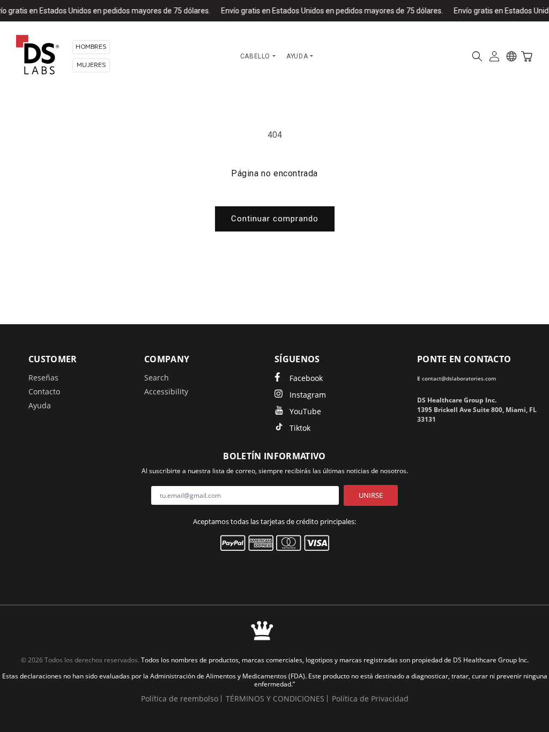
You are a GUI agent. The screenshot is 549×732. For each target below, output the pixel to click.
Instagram (308, 395)
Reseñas (43, 377)
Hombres (91, 47)
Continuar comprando (274, 218)
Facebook (306, 378)
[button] (477, 56)
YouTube (305, 411)
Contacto (44, 391)
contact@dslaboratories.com (459, 378)
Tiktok (300, 428)
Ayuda (39, 405)
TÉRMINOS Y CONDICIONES (275, 698)
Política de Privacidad (370, 698)
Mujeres (91, 65)
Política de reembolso (179, 698)
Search (156, 377)
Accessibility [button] (166, 391)
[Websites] (511, 56)
